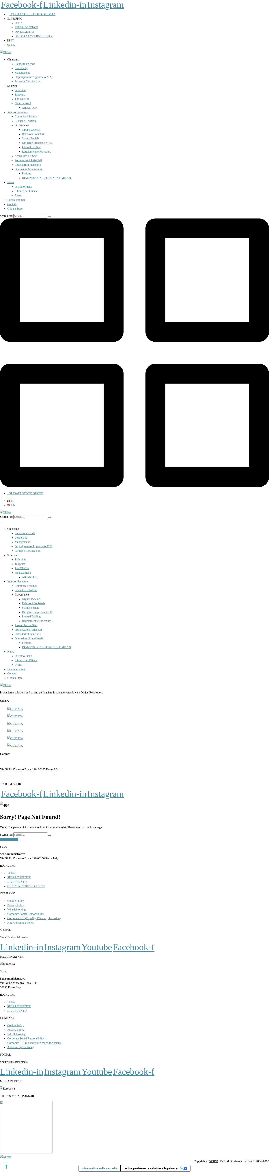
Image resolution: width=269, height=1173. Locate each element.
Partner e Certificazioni (28, 81)
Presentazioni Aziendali (28, 160)
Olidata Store (15, 208)
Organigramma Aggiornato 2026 (33, 77)
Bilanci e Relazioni (26, 120)
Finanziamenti (23, 103)
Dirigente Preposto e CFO (37, 142)
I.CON (19, 22)
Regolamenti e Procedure (36, 151)
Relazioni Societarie (33, 134)
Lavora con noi (16, 199)
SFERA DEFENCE (26, 27)
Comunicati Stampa (26, 116)
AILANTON (30, 107)
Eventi (18, 195)
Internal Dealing (31, 147)
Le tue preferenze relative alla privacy (151, 1168)
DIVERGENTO (24, 31)
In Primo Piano (23, 186)
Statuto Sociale (30, 138)
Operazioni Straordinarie (29, 169)
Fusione (26, 173)
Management (22, 72)
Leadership (21, 68)
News (10, 182)
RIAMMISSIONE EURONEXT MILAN (46, 177)
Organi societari (31, 129)
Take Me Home (9, 839)
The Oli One (22, 98)
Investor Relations (17, 112)
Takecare (20, 94)
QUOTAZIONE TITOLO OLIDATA (32, 14)
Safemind (20, 90)
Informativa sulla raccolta (99, 1168)
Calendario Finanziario (28, 164)
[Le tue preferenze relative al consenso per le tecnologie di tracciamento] (6, 1166)
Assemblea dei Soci (26, 155)
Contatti (11, 204)
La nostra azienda (25, 63)
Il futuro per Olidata (26, 191)
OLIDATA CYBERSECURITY (34, 36)
